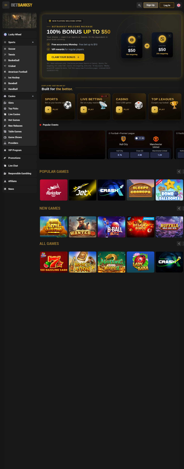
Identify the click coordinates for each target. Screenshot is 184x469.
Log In (167, 5)
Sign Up (150, 5)
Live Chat (13, 165)
